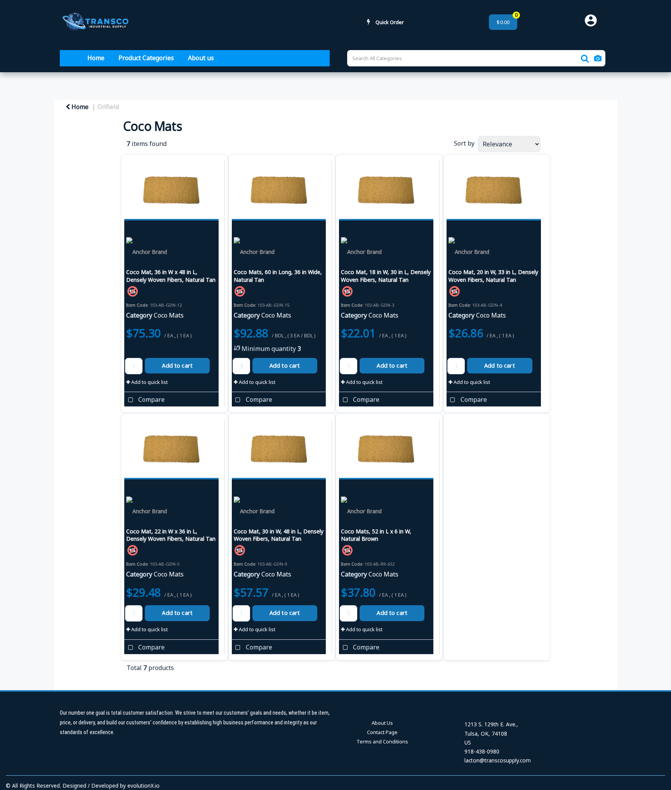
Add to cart (177, 365)
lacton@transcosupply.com (497, 760)
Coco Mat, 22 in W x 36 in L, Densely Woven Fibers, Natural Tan (171, 535)
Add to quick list (149, 382)
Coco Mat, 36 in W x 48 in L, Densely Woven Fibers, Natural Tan (171, 275)
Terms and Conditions (382, 741)
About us (201, 58)
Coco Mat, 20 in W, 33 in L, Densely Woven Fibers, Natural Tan (493, 275)
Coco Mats (169, 315)
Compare (151, 400)
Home (95, 58)
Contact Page (382, 732)
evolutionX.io (143, 785)
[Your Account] (593, 22)
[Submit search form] (585, 58)
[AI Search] (598, 58)
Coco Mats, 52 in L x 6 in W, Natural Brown (376, 535)
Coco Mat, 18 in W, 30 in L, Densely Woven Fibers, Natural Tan (386, 275)
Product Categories (146, 58)
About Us (382, 722)
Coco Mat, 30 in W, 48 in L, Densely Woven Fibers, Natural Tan (278, 535)
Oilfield (108, 106)
